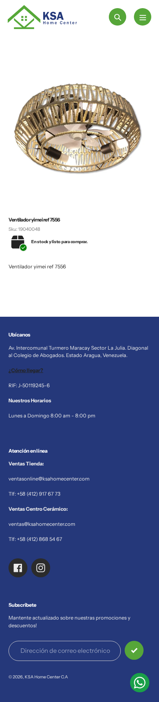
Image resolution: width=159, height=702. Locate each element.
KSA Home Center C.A (46, 677)
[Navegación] (142, 17)
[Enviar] (134, 650)
